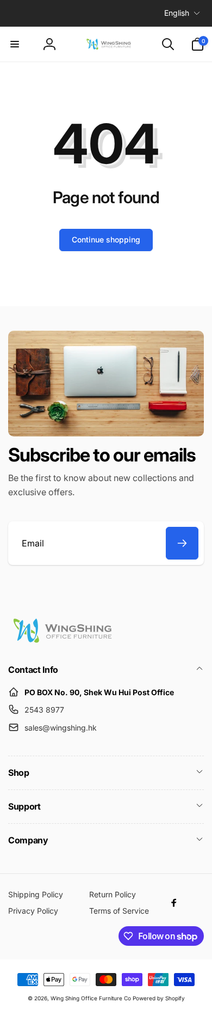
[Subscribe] (182, 543)
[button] (15, 44)
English (176, 12)
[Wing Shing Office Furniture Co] (62, 640)
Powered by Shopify (159, 998)
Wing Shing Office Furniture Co (91, 998)
